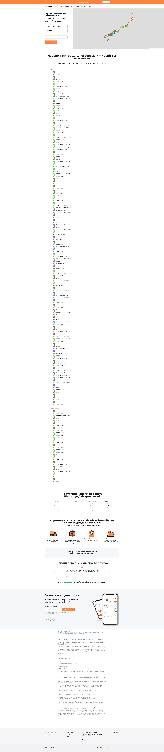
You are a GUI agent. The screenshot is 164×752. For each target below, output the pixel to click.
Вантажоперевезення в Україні (90, 732)
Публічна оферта (63, 747)
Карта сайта (85, 737)
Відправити (68, 609)
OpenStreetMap (156, 48)
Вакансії (68, 734)
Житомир (56, 510)
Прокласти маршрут (51, 42)
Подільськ (71, 507)
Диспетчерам (87, 6)
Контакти (68, 736)
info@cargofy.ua (49, 735)
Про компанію (69, 732)
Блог (83, 739)
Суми (70, 503)
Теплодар (56, 501)
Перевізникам (78, 6)
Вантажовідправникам (66, 6)
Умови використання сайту (76, 747)
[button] (133, 14)
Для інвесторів (88, 747)
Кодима (71, 510)
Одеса (55, 505)
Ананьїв (71, 505)
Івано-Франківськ (73, 501)
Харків (56, 507)
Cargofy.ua (60, 631)
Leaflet (151, 48)
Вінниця (56, 503)
